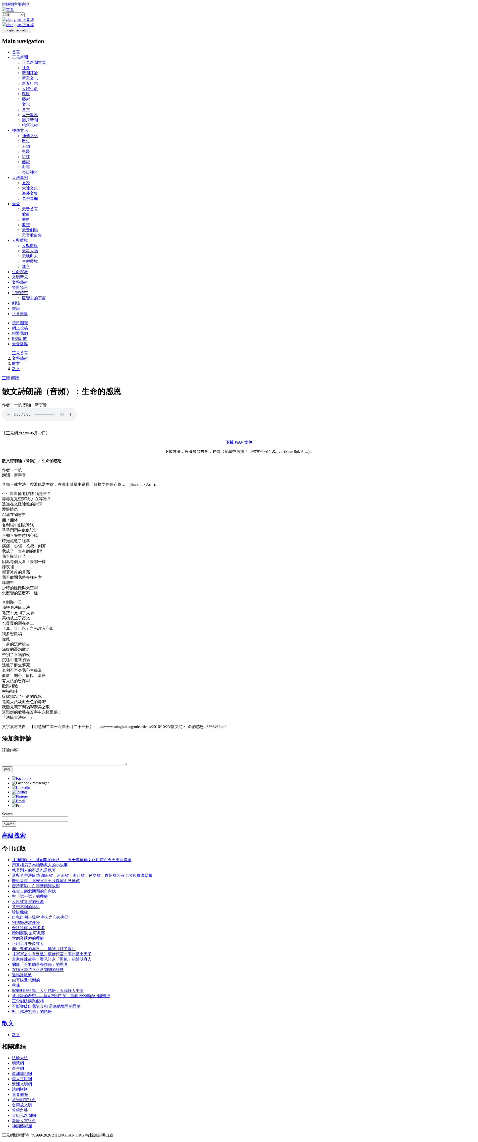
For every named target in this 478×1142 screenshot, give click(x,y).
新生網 (18, 1068)
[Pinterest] (20, 796)
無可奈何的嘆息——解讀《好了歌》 (44, 949)
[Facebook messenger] (30, 783)
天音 (16, 204)
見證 (26, 183)
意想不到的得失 (26, 907)
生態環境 (30, 261)
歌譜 (26, 225)
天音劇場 (30, 230)
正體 (6, 378)
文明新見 (20, 277)
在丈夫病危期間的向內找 (34, 891)
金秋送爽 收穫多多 (28, 928)
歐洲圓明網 (22, 1073)
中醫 (26, 151)
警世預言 (20, 287)
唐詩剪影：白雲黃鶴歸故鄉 (36, 886)
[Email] (18, 801)
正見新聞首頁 (34, 62)
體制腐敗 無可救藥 (28, 933)
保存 (7, 769)
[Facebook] (21, 778)
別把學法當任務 (26, 922)
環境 (26, 94)
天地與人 (30, 256)
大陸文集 (30, 188)
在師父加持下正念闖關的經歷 (38, 970)
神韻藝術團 (22, 1126)
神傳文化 (20, 130)
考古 (26, 109)
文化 (26, 104)
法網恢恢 (20, 1089)
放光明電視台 (24, 1100)
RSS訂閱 (19, 338)
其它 (26, 266)
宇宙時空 (20, 293)
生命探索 (20, 272)
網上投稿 (20, 328)
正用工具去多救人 (28, 943)
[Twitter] (19, 792)
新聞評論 (30, 73)
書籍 (16, 308)
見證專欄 (30, 198)
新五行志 (30, 83)
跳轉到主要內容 (16, 4)
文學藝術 (20, 282)
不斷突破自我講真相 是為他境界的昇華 (46, 1006)
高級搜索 (14, 835)
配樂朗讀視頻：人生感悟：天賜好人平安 (48, 990)
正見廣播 (20, 314)
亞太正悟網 (22, 1079)
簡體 (15, 378)
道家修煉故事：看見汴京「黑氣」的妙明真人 (52, 959)
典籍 (26, 167)
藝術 (26, 99)
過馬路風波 (22, 975)
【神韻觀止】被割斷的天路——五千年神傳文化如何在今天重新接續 (71, 860)
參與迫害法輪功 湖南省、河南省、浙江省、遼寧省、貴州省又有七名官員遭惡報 (82, 875)
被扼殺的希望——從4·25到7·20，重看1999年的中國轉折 (61, 996)
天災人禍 (30, 251)
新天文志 (30, 78)
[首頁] (8, 9)
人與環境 (20, 240)
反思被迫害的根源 (28, 901)
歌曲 (26, 214)
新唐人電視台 (24, 1121)
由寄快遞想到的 (26, 980)
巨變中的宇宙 (34, 298)
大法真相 (20, 177)
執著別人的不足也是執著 (34, 870)
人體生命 (30, 88)
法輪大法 (20, 1058)
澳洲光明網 (22, 1084)
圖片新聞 (30, 120)
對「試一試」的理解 (30, 896)
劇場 (16, 303)
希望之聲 (20, 1110)
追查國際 (20, 1094)
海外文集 (30, 193)
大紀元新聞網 (24, 1115)
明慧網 (18, 1063)
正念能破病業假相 (28, 1001)
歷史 (26, 141)
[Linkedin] (21, 787)
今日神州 (30, 172)
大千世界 (30, 115)
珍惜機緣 (20, 912)
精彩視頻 (30, 125)
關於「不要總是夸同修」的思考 (40, 964)
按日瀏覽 (20, 323)
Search (7, 814)
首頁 (16, 52)
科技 (26, 157)
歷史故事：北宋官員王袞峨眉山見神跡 (46, 881)
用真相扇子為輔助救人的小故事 (40, 865)
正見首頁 (20, 353)
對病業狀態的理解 (28, 938)
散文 (16, 363)
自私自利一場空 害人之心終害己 (40, 917)
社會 (26, 68)
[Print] (17, 805)
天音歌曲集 (32, 235)
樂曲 (26, 219)
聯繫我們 (20, 333)
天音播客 (20, 344)
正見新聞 (20, 57)
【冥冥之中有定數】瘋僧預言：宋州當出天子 (52, 954)
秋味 (16, 985)
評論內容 (10, 750)
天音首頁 (30, 209)
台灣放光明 (22, 1105)
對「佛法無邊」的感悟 (32, 1011)
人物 (26, 146)
